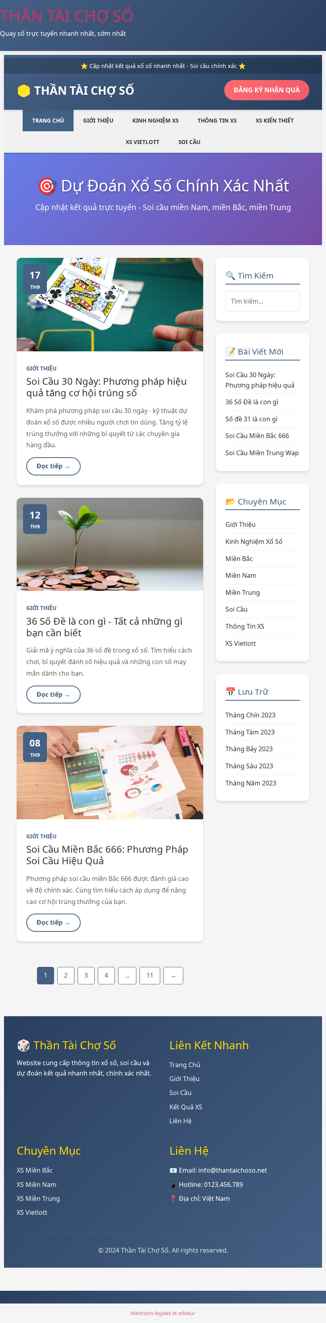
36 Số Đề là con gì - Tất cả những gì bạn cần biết (104, 626)
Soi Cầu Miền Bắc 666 (257, 435)
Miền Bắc (239, 558)
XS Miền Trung (38, 1198)
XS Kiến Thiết (275, 120)
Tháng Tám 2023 (250, 732)
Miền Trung (242, 592)
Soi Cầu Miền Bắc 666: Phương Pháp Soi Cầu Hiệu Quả (107, 854)
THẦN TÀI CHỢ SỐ (67, 16)
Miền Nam (240, 575)
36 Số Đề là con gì (251, 401)
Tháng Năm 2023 (250, 783)
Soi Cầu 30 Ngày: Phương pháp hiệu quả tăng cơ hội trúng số (106, 386)
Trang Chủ (48, 120)
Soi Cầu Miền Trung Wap (262, 452)
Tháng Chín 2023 (250, 715)
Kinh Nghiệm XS (155, 120)
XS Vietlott (142, 142)
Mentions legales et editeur (163, 1313)
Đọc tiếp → (53, 466)
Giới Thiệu (98, 120)
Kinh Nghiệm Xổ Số (254, 541)
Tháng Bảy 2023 (249, 748)
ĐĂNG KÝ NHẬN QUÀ (267, 90)
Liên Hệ (180, 1120)
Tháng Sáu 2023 (249, 766)
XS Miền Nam (36, 1184)
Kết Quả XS (185, 1107)
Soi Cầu (189, 142)
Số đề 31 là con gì (251, 419)
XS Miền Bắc (35, 1170)
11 (149, 975)
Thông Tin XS (217, 120)
